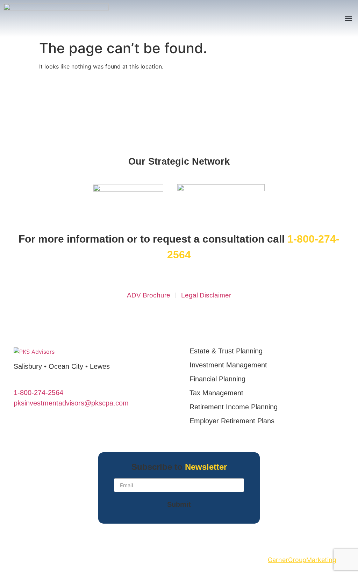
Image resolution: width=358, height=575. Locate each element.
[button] (349, 18)
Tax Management (216, 392)
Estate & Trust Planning (226, 350)
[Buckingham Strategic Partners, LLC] (221, 189)
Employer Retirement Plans (231, 420)
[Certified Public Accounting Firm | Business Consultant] (128, 189)
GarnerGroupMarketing (302, 559)
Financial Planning (217, 378)
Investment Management (228, 364)
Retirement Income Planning (233, 406)
